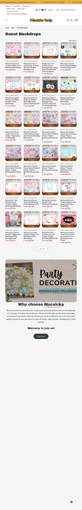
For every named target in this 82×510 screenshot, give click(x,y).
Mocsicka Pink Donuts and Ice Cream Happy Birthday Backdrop (50, 235)
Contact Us (17, 6)
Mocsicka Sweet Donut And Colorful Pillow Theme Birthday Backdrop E (50, 136)
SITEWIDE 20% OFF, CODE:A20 (48, 2)
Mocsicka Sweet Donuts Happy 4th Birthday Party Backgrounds (12, 235)
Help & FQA (20, 9)
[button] (71, 502)
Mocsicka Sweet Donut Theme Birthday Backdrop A (50, 169)
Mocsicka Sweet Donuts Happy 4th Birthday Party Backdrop (31, 235)
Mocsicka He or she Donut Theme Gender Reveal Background (31, 66)
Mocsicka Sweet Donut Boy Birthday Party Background (68, 65)
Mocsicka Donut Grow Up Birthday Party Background (31, 202)
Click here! (41, 336)
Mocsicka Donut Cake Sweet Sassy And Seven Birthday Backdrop (32, 135)
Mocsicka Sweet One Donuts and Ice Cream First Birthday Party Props (67, 236)
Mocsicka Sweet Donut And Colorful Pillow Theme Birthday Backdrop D (68, 136)
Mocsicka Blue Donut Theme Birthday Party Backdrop (66, 169)
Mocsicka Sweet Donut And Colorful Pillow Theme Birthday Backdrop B (32, 170)
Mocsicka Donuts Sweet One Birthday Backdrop (50, 202)
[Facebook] (37, 10)
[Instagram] (39, 10)
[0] (75, 20)
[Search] (68, 20)
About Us (8, 6)
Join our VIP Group (12, 11)
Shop (13, 27)
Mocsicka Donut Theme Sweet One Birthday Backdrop (13, 65)
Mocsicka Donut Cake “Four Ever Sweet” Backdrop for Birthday (12, 135)
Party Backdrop (12, 61)
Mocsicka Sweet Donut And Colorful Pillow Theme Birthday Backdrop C (13, 170)
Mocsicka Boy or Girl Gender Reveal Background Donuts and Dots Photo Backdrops (49, 101)
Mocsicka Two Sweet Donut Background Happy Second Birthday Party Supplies (50, 67)
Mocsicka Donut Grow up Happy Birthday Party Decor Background (31, 101)
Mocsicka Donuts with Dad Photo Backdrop (67, 100)
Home (7, 27)
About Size (26, 6)
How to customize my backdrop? (16, 14)
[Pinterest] (45, 10)
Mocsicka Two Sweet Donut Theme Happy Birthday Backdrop (13, 203)
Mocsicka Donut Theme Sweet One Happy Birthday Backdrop (68, 203)
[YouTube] (42, 10)
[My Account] (71, 20)
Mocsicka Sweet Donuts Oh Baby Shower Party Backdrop (12, 101)
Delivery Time (10, 9)
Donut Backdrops (22, 27)
